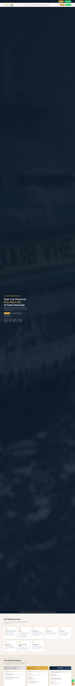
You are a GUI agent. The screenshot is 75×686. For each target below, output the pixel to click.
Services (25, 4)
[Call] (73, 683)
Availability (33, 4)
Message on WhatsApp (17, 313)
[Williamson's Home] (8, 4)
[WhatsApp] (73, 680)
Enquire (48, 4)
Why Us (37, 4)
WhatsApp (68, 4)
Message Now (68, 1)
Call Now (61, 1)
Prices (29, 4)
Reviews (44, 4)
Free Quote (8, 315)
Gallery (40, 4)
